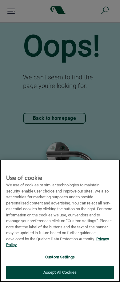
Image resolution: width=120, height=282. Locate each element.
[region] (60, 221)
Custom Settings (60, 257)
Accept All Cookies (60, 272)
